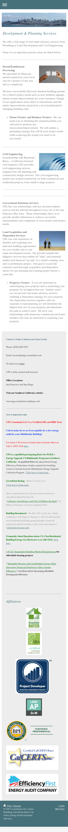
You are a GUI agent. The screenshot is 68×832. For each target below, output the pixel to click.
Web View (60, 808)
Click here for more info (18, 527)
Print (9, 806)
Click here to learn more (17, 485)
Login (62, 805)
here (26, 446)
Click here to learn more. (38, 472)
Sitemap (17, 806)
